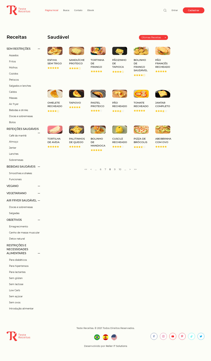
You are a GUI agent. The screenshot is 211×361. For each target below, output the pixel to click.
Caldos (13, 91)
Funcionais (15, 179)
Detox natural (17, 238)
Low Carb (14, 290)
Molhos (13, 67)
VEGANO (12, 186)
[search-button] (165, 10)
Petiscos (14, 79)
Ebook (90, 10)
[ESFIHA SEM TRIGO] (54, 50)
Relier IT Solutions (116, 346)
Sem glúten (16, 278)
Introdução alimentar (21, 308)
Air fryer (14, 104)
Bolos (12, 122)
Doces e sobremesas (21, 116)
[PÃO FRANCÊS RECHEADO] (162, 50)
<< (85, 169)
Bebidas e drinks (18, 110)
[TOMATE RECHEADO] (141, 93)
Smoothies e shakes (20, 173)
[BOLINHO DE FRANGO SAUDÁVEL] (141, 50)
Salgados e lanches (20, 85)
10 (120, 169)
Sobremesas (16, 159)
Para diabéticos (18, 259)
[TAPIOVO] (76, 93)
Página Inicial (51, 10)
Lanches (13, 153)
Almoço (13, 141)
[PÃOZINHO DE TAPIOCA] (119, 50)
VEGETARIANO (16, 193)
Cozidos (13, 73)
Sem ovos (14, 302)
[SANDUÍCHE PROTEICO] (76, 50)
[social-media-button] (154, 336)
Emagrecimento (18, 226)
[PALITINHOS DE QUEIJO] (76, 129)
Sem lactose (16, 284)
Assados (13, 55)
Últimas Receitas (151, 37)
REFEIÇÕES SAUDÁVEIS (23, 129)
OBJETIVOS (14, 219)
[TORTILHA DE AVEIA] (54, 129)
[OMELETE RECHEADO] (54, 93)
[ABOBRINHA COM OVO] (162, 129)
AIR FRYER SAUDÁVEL (22, 200)
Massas (13, 97)
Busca (66, 10)
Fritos (12, 61)
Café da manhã (17, 135)
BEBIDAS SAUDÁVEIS (21, 166)
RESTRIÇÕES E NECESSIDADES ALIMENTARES (17, 249)
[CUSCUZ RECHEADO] (119, 129)
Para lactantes (17, 272)
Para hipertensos (19, 266)
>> (135, 169)
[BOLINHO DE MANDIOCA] (98, 129)
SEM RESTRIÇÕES (18, 48)
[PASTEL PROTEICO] (98, 93)
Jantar (12, 147)
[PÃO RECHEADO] (119, 93)
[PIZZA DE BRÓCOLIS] (141, 129)
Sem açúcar (16, 296)
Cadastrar (193, 10)
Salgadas (14, 213)
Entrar (175, 10)
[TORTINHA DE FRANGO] (98, 50)
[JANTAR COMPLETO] (162, 93)
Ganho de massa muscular (24, 232)
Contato (78, 10)
